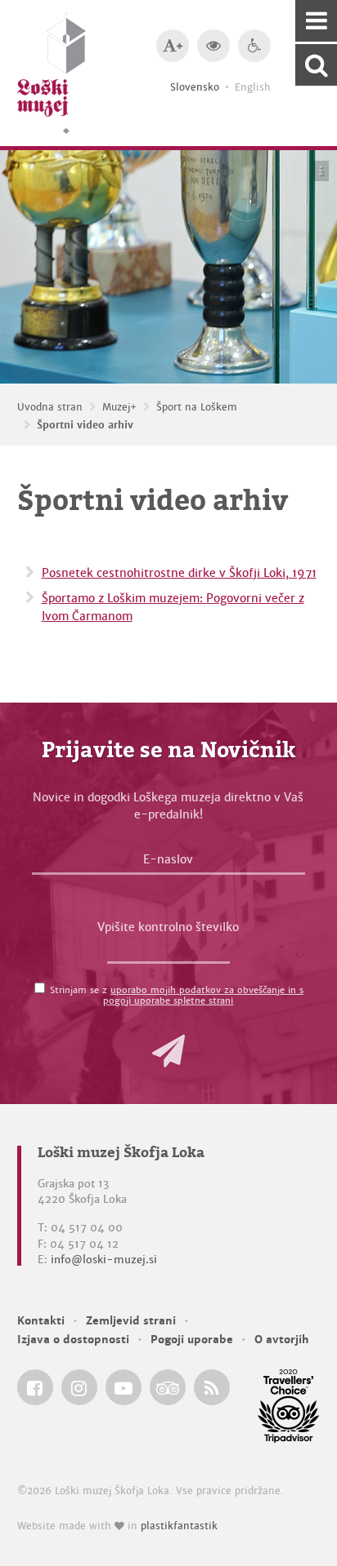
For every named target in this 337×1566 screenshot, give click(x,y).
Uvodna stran (50, 407)
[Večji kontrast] (213, 45)
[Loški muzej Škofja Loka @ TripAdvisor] (168, 1387)
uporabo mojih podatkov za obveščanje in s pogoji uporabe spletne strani (203, 995)
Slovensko (194, 87)
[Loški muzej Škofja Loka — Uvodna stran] (51, 73)
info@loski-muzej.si (104, 1260)
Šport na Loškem (196, 407)
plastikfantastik (179, 1526)
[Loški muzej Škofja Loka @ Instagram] (79, 1387)
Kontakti (41, 1321)
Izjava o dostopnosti (73, 1339)
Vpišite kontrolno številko (168, 927)
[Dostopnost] (254, 45)
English (253, 87)
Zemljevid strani (131, 1321)
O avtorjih (281, 1339)
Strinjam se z (176, 995)
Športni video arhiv (85, 425)
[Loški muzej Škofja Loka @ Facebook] (35, 1387)
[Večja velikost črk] (172, 45)
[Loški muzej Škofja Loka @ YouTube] (124, 1387)
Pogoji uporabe (192, 1339)
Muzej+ (119, 407)
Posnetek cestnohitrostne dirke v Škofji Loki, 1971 (179, 573)
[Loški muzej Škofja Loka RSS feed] (212, 1387)
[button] (168, 1051)
